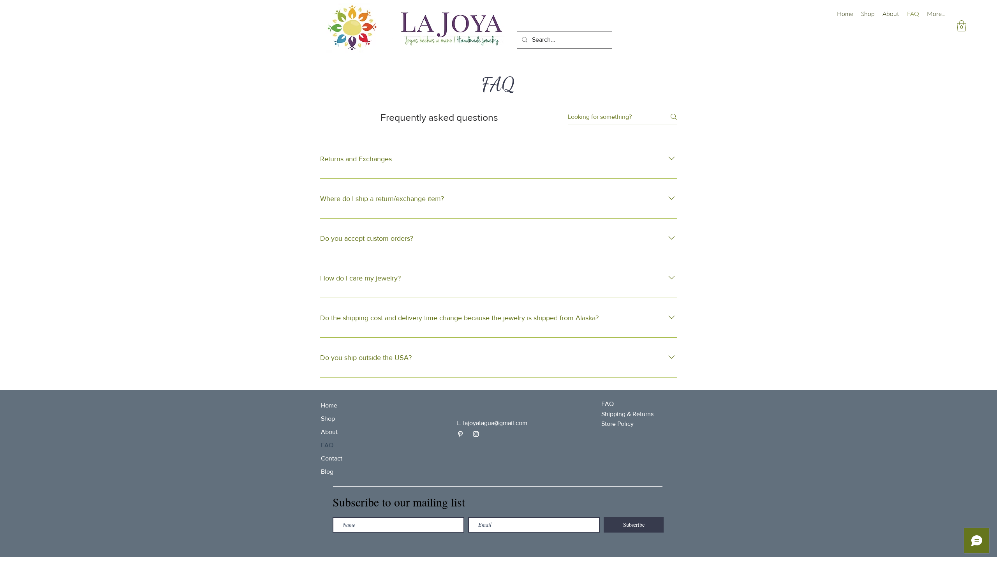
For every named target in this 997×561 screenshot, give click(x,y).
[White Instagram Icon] (476, 434)
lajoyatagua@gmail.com (495, 423)
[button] (961, 26)
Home (329, 405)
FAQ (327, 445)
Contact (331, 458)
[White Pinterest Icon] (460, 434)
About (329, 432)
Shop (328, 418)
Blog (327, 471)
